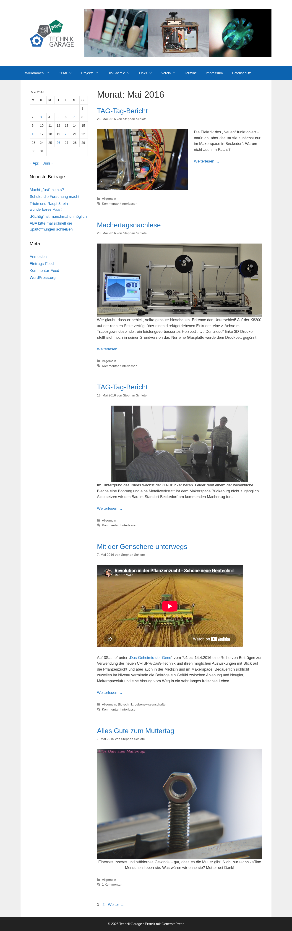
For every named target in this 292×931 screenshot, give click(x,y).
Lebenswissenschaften (151, 704)
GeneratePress (173, 924)
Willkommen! (34, 73)
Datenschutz (241, 73)
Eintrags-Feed (42, 264)
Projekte (87, 73)
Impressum (214, 73)
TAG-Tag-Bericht (122, 111)
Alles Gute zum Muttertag (135, 730)
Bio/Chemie (116, 73)
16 (33, 134)
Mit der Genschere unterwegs (142, 546)
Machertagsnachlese (129, 225)
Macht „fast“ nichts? (47, 190)
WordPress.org (42, 277)
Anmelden (38, 256)
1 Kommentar (112, 884)
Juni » (48, 163)
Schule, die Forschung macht (54, 196)
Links (143, 73)
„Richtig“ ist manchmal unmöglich (58, 216)
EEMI (63, 73)
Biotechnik (125, 704)
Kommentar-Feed (44, 270)
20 (66, 134)
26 (58, 142)
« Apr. (34, 163)
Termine (191, 73)
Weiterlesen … (206, 161)
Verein (166, 73)
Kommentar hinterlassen (119, 203)
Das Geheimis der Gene (150, 658)
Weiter (116, 904)
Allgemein (109, 198)
